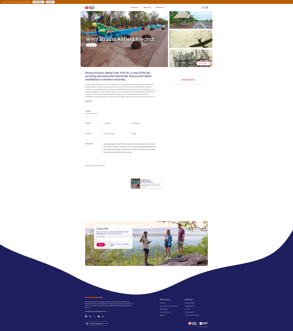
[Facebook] (86, 316)
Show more (88, 101)
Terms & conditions (165, 312)
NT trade (187, 309)
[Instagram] (90, 316)
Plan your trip (160, 7)
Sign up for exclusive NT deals (168, 306)
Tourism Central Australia (192, 315)
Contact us (163, 303)
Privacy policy (164, 309)
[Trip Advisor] (103, 316)
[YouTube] (99, 316)
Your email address (100, 236)
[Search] (203, 7)
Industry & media (190, 303)
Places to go (134, 7)
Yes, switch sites (38, 2)
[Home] (89, 7)
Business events (189, 306)
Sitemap (162, 315)
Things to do (147, 7)
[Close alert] (291, 1)
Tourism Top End (189, 312)
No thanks (50, 2)
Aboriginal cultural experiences (95, 311)
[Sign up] (206, 7)
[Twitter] (94, 316)
